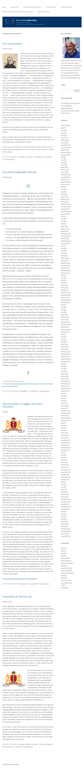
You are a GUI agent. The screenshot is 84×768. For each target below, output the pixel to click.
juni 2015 (63, 455)
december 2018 (65, 351)
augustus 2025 (65, 155)
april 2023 (64, 224)
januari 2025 (64, 172)
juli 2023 (63, 216)
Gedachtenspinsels (66, 108)
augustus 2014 (65, 479)
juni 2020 (63, 307)
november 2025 (65, 147)
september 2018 (66, 359)
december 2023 (65, 204)
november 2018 (65, 354)
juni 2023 (63, 219)
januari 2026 (64, 142)
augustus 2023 (65, 214)
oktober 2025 (65, 150)
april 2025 (64, 165)
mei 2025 (63, 162)
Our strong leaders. (12, 43)
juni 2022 (63, 248)
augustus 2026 (65, 125)
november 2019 (65, 324)
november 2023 (65, 206)
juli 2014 (63, 482)
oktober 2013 (65, 504)
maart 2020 (64, 315)
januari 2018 (64, 378)
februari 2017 (65, 406)
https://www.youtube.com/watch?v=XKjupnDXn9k (20, 579)
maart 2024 (64, 197)
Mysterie (63, 575)
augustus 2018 (65, 361)
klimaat (48, 744)
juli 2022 (63, 246)
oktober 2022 (65, 238)
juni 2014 (63, 484)
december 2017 (65, 381)
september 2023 (66, 211)
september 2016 (66, 418)
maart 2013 (64, 521)
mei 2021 (63, 280)
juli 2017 (63, 393)
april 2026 (64, 135)
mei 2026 (63, 133)
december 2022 (65, 233)
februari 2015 (65, 465)
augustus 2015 (65, 450)
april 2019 (64, 342)
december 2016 (65, 410)
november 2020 (65, 295)
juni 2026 (63, 130)
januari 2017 (64, 408)
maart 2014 (64, 492)
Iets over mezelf (51, 7)
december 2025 (65, 145)
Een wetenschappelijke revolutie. (19, 172)
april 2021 (64, 283)
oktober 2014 (65, 474)
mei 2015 (63, 457)
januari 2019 (64, 349)
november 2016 (65, 413)
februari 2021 (65, 288)
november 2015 (65, 442)
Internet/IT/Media (66, 568)
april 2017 (64, 401)
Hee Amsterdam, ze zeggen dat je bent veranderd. (22, 405)
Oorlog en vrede (66, 580)
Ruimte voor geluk (44, 12)
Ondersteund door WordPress (10, 764)
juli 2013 (63, 511)
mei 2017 (63, 398)
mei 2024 (63, 192)
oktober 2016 (65, 415)
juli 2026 (63, 128)
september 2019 (66, 329)
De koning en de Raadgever (32, 7)
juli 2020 (63, 305)
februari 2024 (65, 199)
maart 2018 (64, 374)
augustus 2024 (65, 184)
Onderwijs (64, 578)
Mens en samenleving (67, 573)
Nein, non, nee (65, 113)
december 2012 (65, 528)
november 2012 (65, 531)
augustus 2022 (65, 243)
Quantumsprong (66, 7)
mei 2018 (63, 369)
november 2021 (65, 265)
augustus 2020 (65, 302)
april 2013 (64, 519)
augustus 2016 (65, 420)
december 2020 (65, 292)
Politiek (22, 157)
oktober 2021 (65, 268)
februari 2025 (65, 169)
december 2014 (65, 469)
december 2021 (65, 263)
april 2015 (64, 460)
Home (4, 7)
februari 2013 (65, 524)
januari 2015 (64, 467)
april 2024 (64, 194)
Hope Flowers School (67, 563)
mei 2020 (63, 310)
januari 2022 (64, 260)
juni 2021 (63, 278)
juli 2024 (63, 187)
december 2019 (65, 322)
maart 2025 (64, 167)
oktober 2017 (65, 386)
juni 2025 (63, 160)
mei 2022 (63, 251)
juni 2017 (63, 396)
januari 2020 (64, 319)
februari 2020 (65, 317)
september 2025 (66, 152)
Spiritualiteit (23, 391)
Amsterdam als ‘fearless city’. (17, 596)
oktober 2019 (65, 327)
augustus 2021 (65, 273)
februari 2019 (65, 347)
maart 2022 (64, 256)
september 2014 (66, 477)
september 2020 (66, 300)
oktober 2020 (65, 297)
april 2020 (64, 312)
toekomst (9, 747)
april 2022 (64, 253)
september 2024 (66, 182)
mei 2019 (63, 339)
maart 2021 (64, 285)
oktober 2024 (65, 179)
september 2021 (66, 270)
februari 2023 (65, 228)
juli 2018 (63, 364)
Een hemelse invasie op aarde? (70, 110)
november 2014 (65, 472)
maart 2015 (64, 462)
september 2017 (66, 388)
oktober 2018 (65, 356)
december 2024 (65, 174)
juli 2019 (63, 334)
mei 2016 (63, 428)
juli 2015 (63, 452)
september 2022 (66, 241)
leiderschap (38, 157)
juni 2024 (63, 189)
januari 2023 (64, 231)
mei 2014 (63, 487)
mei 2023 (63, 221)
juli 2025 (63, 157)
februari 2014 (65, 494)
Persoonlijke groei (66, 583)
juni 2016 (63, 425)
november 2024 (65, 177)
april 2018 (64, 371)
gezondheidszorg (66, 560)
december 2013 (65, 499)
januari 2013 (64, 526)
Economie (64, 553)
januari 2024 (64, 201)
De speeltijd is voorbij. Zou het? (70, 103)
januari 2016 (64, 438)
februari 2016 (65, 435)
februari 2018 (65, 376)
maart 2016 (64, 433)
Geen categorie (65, 558)
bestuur (43, 744)
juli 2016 (63, 423)
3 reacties (5, 411)
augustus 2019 (65, 332)
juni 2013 (63, 514)
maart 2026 (64, 138)
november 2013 (65, 501)
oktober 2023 (65, 209)
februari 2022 (65, 258)
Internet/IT (64, 565)
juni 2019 (63, 337)
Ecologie (22, 744)
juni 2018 (63, 366)
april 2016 (64, 430)
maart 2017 (64, 403)
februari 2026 (65, 140)
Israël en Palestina (66, 570)
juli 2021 (63, 275)
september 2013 (66, 506)
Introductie (15, 7)
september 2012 (66, 536)
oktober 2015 (65, 445)
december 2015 (65, 440)
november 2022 (65, 236)
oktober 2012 (65, 533)
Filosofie (63, 556)
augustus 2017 (65, 391)
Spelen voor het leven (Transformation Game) (17, 12)
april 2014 (64, 489)
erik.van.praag (10, 159)
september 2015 (66, 447)
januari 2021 (64, 290)
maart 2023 (64, 226)
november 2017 (65, 383)
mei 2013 (63, 516)
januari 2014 (64, 497)
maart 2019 (64, 344)
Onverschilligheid (66, 106)
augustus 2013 (65, 509)
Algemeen (64, 548)
